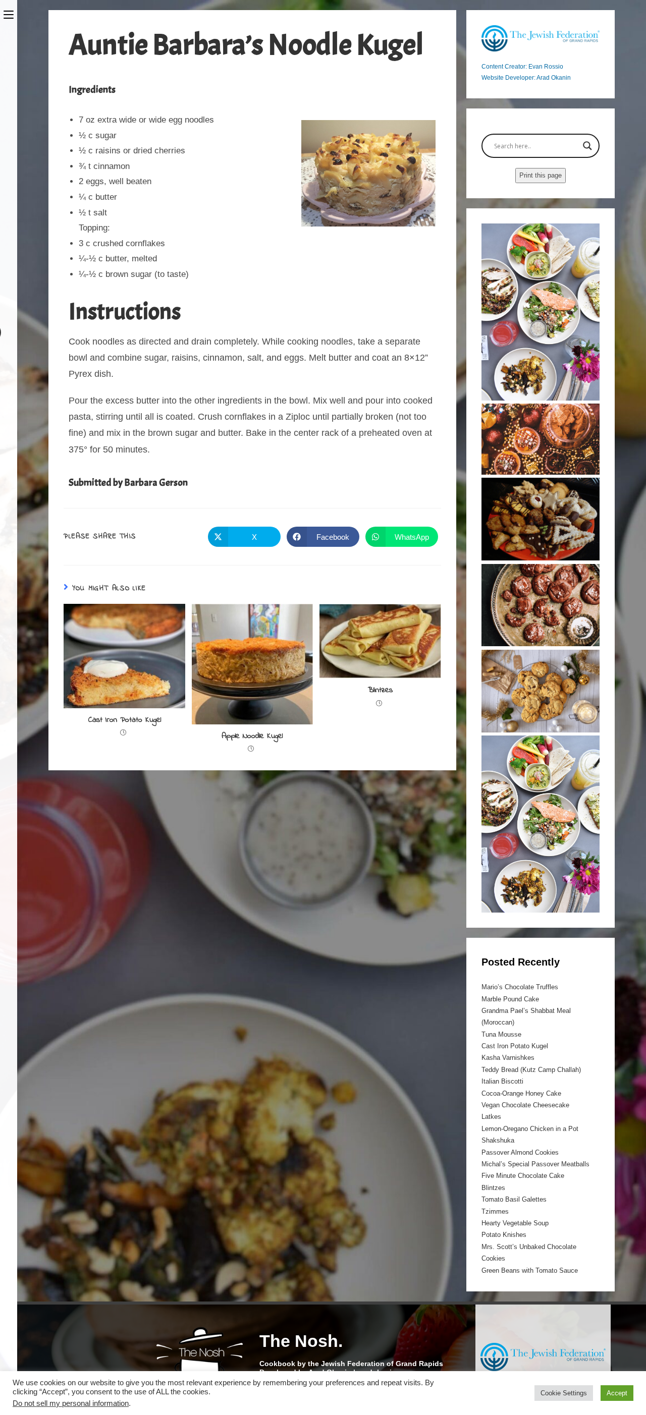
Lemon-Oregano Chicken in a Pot (529, 1129)
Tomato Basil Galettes (514, 1199)
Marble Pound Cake (510, 999)
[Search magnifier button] (587, 146)
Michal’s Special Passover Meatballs (535, 1164)
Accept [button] (617, 1393)
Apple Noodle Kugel (252, 736)
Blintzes (380, 690)
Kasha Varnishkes (507, 1057)
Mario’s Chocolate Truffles (519, 987)
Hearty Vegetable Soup (515, 1223)
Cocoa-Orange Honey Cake (521, 1093)
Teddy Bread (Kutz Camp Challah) (531, 1069)
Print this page (540, 175)
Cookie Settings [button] (564, 1393)
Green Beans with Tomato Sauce (529, 1270)
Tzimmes (495, 1211)
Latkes (491, 1116)
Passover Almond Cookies (520, 1152)
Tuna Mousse (501, 1034)
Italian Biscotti (502, 1081)
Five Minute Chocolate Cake (522, 1175)
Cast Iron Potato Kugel (124, 719)
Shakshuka (497, 1140)
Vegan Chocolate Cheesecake (525, 1105)
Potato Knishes (503, 1234)
